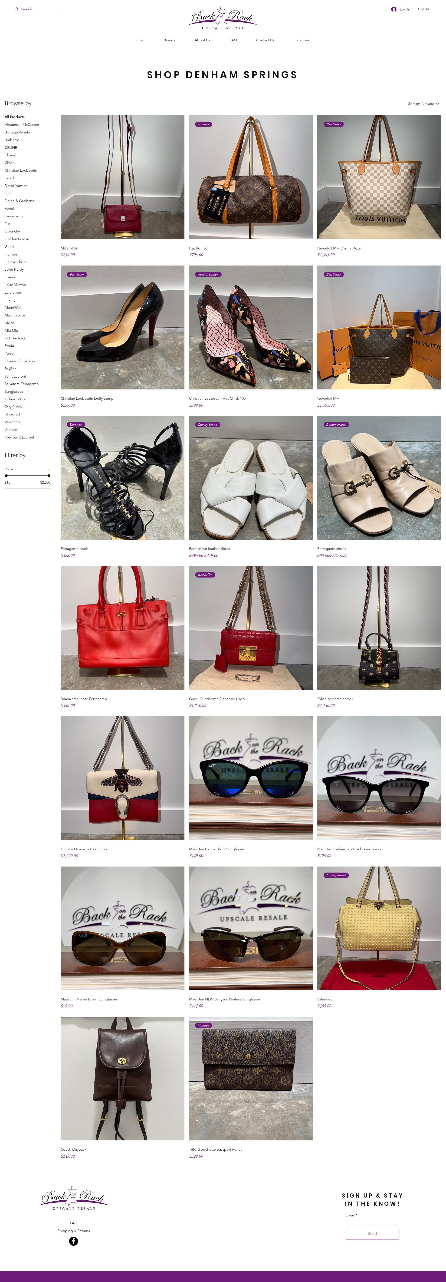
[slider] (6, 475)
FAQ (73, 1223)
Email (350, 1215)
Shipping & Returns (73, 1231)
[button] (424, 9)
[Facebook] (73, 1241)
